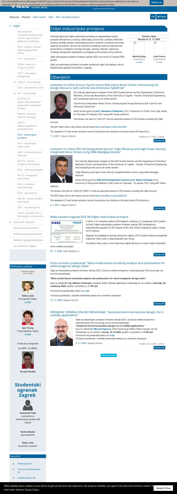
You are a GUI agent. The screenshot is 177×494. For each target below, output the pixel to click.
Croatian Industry (26, 478)
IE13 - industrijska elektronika (26, 145)
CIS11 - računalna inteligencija (26, 75)
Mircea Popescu (102, 329)
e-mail (139, 62)
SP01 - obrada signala (28, 207)
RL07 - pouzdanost (27, 193)
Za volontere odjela (24, 246)
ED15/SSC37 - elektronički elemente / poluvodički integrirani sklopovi (29, 103)
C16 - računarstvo (26, 58)
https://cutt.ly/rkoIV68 (115, 127)
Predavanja (25, 464)
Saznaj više (159, 140)
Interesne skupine (24, 222)
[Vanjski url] (62, 169)
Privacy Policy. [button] (32, 489)
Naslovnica (14, 17)
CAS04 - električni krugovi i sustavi (26, 66)
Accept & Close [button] (163, 488)
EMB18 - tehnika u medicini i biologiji (27, 115)
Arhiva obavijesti (108, 355)
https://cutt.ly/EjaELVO (116, 195)
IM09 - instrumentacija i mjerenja (29, 154)
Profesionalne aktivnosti (27, 234)
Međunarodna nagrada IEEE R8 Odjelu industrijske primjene (89, 217)
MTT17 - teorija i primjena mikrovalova (28, 163)
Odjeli (50, 17)
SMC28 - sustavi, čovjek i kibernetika (30, 200)
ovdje (86, 291)
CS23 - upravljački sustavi (30, 87)
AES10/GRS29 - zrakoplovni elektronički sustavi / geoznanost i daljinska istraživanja (30, 36)
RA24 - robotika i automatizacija (26, 186)
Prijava (162, 16)
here (97, 127)
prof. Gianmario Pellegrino (109, 111)
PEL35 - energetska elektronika (27, 177)
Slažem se (156, 2)
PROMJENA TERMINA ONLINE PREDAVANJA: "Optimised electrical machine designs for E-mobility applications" (107, 313)
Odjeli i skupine (39, 17)
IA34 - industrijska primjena (68, 17)
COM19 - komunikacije (29, 82)
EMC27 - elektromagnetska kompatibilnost (27, 126)
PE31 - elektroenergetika (30, 169)
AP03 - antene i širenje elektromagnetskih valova (29, 50)
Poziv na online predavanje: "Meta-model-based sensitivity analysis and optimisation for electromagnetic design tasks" (107, 264)
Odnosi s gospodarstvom (28, 240)
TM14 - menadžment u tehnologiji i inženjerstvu (30, 214)
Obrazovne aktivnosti (26, 228)
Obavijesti (26, 17)
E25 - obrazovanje (26, 93)
